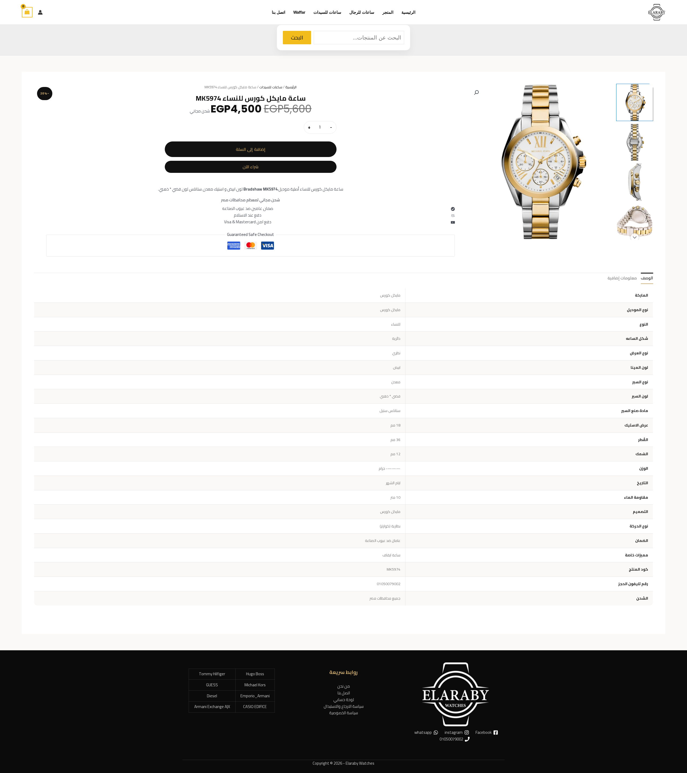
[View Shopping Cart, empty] (27, 12)
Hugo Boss (255, 674)
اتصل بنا (343, 693)
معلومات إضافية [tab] (622, 278)
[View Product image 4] (634, 222)
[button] (476, 92)
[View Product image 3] (634, 182)
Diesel (212, 696)
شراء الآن (250, 167)
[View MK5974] (634, 102)
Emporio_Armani (255, 696)
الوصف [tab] (647, 278)
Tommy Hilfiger (212, 674)
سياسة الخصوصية (343, 713)
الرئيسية (291, 87)
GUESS (212, 685)
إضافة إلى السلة (250, 149)
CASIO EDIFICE (255, 706)
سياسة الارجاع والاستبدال (344, 706)
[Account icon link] (40, 12)
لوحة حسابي (343, 699)
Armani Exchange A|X (212, 706)
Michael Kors (255, 685)
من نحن (343, 686)
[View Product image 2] (634, 142)
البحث (297, 37)
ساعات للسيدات (270, 87)
